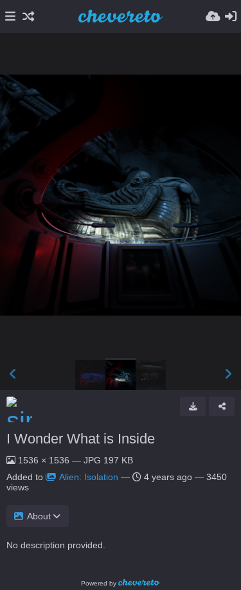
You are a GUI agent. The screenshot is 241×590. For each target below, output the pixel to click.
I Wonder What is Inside (80, 439)
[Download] (193, 406)
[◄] (13, 374)
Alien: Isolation (88, 477)
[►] (228, 374)
